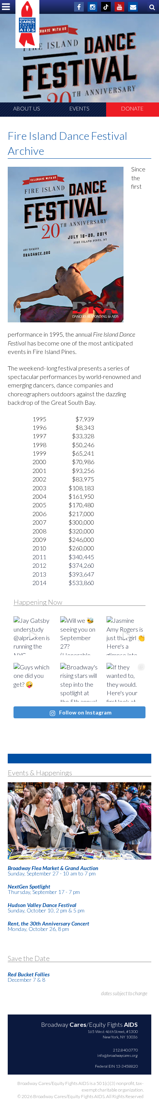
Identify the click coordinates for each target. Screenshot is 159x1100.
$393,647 (81, 574)
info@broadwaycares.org (117, 1055)
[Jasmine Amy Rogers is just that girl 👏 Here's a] (126, 635)
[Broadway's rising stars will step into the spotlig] (79, 682)
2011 (39, 556)
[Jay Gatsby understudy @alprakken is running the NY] (33, 635)
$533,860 (81, 582)
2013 (39, 574)
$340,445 (81, 556)
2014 (39, 582)
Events (79, 108)
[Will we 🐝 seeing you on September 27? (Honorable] (79, 635)
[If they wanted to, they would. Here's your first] (126, 682)
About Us (26, 108)
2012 (39, 565)
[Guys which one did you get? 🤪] (33, 682)
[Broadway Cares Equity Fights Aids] (27, 24)
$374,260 (81, 565)
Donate (132, 108)
